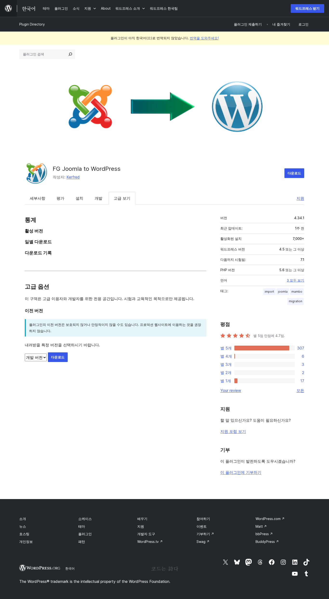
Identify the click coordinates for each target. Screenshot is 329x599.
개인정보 (26, 542)
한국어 (70, 568)
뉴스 (22, 526)
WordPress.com (270, 519)
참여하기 (203, 519)
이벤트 (202, 526)
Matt (261, 526)
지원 (300, 198)
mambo (296, 291)
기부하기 (205, 534)
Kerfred (73, 177)
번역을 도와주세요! (204, 38)
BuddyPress (267, 542)
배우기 (142, 519)
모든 (300, 390)
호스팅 (24, 534)
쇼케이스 (85, 519)
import (269, 291)
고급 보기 (122, 198)
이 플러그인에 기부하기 (240, 472)
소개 (22, 519)
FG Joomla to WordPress (86, 168)
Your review (230, 390)
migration (295, 301)
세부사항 (37, 198)
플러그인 (85, 534)
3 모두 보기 (295, 280)
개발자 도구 (146, 534)
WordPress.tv (150, 542)
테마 (81, 526)
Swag (203, 542)
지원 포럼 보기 (233, 431)
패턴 (81, 542)
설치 (79, 198)
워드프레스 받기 (307, 8)
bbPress (264, 534)
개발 (98, 198)
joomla (283, 291)
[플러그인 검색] (70, 54)
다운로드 (294, 173)
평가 (60, 198)
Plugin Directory (32, 24)
